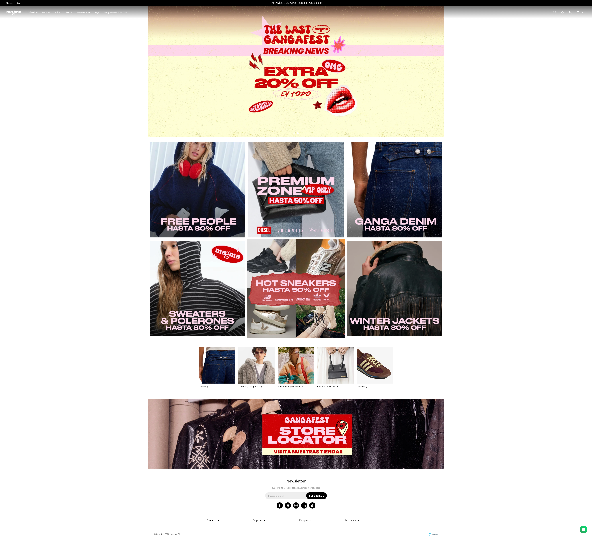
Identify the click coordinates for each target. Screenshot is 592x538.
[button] (555, 12)
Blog (18, 3)
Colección (33, 12)
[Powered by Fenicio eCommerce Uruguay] (433, 534)
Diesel (69, 12)
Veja (97, 12)
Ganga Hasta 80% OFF (115, 12)
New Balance (83, 12)
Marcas (46, 12)
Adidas (58, 12)
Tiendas (9, 3)
